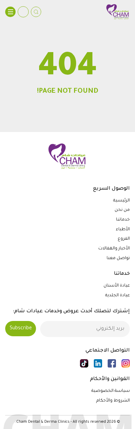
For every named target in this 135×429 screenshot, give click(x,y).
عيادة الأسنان (117, 285)
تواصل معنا (118, 258)
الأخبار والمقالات (114, 248)
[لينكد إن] (98, 363)
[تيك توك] (84, 363)
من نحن (122, 210)
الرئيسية (121, 200)
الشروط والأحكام (113, 400)
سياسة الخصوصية (110, 391)
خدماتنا (123, 219)
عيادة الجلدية (117, 295)
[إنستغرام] (126, 363)
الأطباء (123, 229)
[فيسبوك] (112, 363)
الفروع (124, 239)
